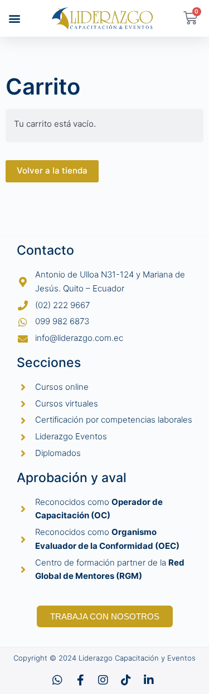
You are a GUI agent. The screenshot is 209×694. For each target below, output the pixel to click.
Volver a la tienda (52, 170)
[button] (15, 18)
